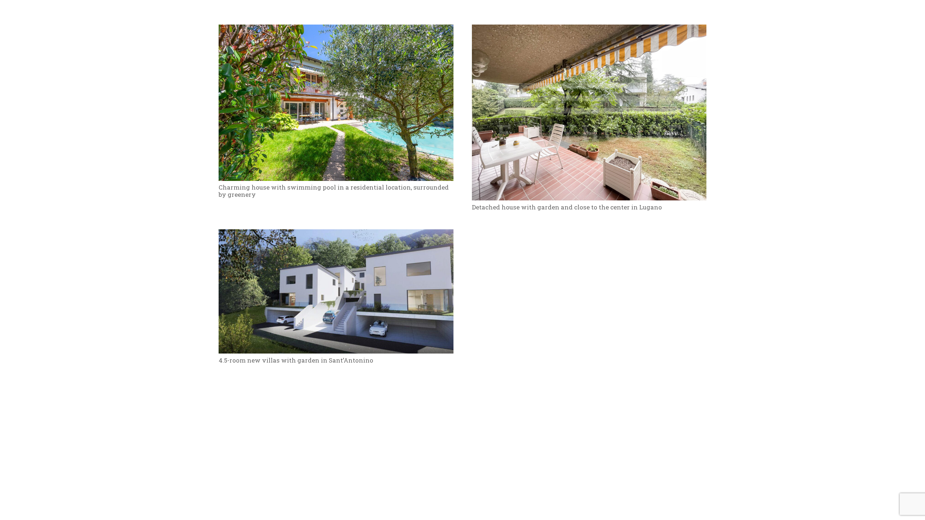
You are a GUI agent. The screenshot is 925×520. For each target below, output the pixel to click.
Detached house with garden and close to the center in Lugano (567, 207)
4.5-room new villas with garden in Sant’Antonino (296, 360)
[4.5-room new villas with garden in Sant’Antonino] (336, 235)
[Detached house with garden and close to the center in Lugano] (589, 30)
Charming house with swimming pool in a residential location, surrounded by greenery (334, 191)
